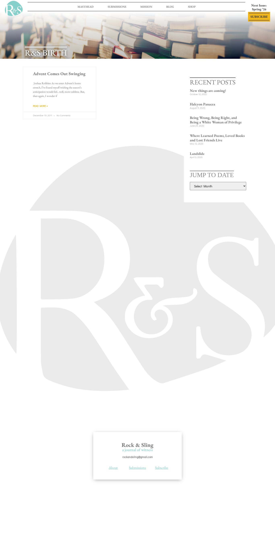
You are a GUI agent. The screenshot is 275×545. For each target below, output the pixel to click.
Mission (146, 6)
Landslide (197, 153)
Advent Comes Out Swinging (59, 73)
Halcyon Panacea (202, 104)
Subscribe (161, 467)
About (113, 467)
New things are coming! (208, 90)
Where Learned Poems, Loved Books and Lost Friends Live (217, 137)
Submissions (117, 6)
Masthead (86, 6)
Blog (170, 6)
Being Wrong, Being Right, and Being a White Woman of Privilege (216, 119)
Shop (191, 6)
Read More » (40, 105)
